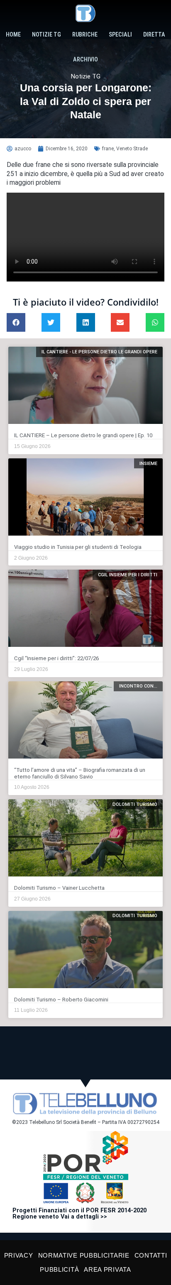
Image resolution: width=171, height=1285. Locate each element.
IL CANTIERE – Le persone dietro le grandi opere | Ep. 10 (83, 435)
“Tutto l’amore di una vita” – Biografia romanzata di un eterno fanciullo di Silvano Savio (79, 773)
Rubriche (85, 34)
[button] (16, 322)
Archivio (85, 59)
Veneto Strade (132, 149)
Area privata (107, 1269)
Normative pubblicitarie (83, 1255)
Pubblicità (59, 1269)
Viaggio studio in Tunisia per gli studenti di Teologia (78, 547)
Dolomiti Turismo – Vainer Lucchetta (59, 888)
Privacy (18, 1255)
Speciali (120, 34)
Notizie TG (46, 34)
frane (108, 149)
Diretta (154, 34)
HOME (13, 34)
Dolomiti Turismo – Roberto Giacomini (61, 999)
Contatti (150, 1255)
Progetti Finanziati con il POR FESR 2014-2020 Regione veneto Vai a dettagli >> (79, 1214)
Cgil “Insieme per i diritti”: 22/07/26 (56, 658)
